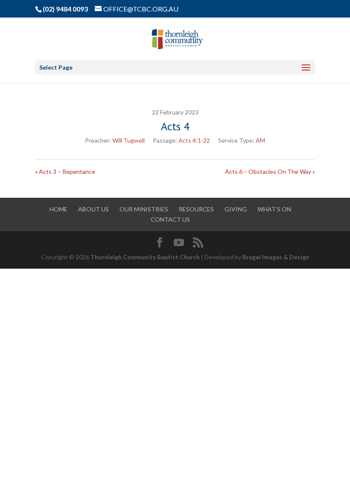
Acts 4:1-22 (194, 140)
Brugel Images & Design (275, 257)
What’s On (274, 209)
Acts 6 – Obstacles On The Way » (270, 171)
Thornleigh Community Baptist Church (145, 257)
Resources (196, 209)
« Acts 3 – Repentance (65, 171)
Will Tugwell (128, 140)
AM (260, 140)
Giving (236, 209)
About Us (93, 209)
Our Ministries (144, 209)
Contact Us (170, 219)
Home (58, 209)
